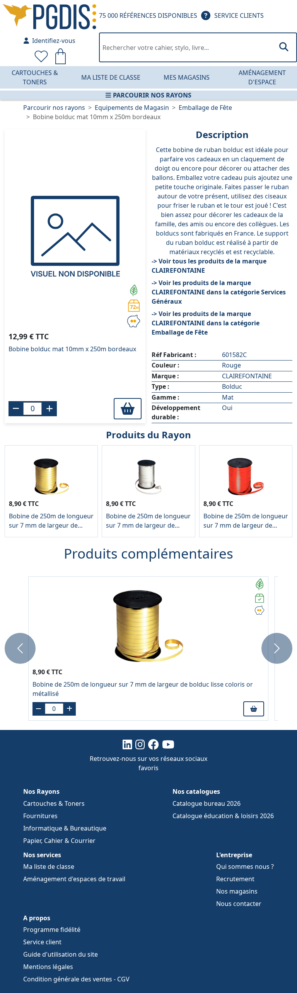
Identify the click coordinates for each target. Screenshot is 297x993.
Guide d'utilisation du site (60, 954)
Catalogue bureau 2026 (206, 803)
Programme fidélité (51, 929)
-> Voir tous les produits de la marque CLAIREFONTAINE (209, 266)
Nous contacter (238, 903)
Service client (42, 942)
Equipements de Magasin (132, 107)
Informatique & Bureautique (64, 828)
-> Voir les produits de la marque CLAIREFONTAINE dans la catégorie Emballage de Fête (205, 323)
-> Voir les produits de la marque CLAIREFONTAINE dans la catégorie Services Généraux (219, 292)
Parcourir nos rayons (152, 95)
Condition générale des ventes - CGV (76, 979)
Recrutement (235, 879)
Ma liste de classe (110, 77)
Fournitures (40, 816)
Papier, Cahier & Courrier (59, 840)
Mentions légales (48, 966)
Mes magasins (187, 77)
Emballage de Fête (205, 107)
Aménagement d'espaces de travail (74, 879)
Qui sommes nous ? (245, 866)
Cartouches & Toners (35, 77)
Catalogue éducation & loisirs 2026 (223, 816)
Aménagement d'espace (262, 77)
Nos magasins (237, 891)
